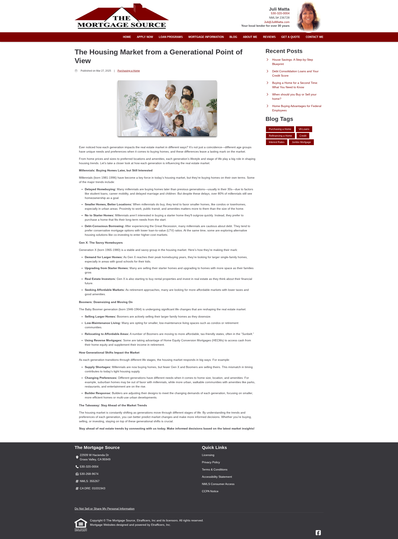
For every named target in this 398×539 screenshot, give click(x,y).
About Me (250, 37)
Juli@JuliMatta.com (277, 22)
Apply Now (145, 37)
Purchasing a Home (129, 70)
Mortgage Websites (103, 524)
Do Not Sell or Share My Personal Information (105, 508)
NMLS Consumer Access (218, 484)
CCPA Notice (210, 491)
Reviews (269, 37)
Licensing (208, 455)
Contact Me (314, 37)
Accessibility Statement (217, 476)
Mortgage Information (206, 37)
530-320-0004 (280, 13)
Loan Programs (171, 37)
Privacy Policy (211, 462)
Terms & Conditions (214, 469)
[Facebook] (318, 533)
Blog (233, 37)
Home (127, 37)
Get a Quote (290, 37)
